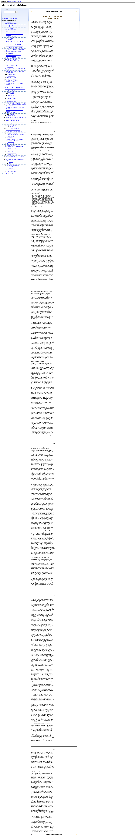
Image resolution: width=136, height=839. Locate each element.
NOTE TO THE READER (10, 31)
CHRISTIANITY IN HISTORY (13, 119)
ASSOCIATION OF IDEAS (11, 65)
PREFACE (9, 26)
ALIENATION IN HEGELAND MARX (13, 43)
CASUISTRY (11, 93)
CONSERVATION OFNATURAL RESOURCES (14, 134)
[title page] (9, 22)
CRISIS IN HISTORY (11, 153)
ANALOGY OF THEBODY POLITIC (13, 51)
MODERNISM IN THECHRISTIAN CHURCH (15, 122)
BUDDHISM (11, 92)
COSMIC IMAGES (10, 143)
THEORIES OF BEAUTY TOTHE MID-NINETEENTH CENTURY (14, 81)
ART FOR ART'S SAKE (11, 64)
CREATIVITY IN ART (11, 151)
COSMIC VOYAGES (11, 145)
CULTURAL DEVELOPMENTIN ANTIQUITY (15, 156)
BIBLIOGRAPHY (11, 157)
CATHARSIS (11, 95)
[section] (11, 25)
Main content (10, 1)
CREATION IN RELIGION (12, 150)
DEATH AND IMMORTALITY (13, 165)
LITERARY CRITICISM (12, 154)
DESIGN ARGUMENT (11, 171)
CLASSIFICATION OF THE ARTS (13, 130)
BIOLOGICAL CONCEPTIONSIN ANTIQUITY (14, 87)
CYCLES (11, 162)
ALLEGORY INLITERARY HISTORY (13, 44)
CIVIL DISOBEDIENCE (11, 125)
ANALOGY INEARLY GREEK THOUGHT (14, 47)
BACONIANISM (11, 76)
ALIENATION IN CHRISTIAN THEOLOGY (15, 41)
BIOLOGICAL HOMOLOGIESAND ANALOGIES (15, 89)
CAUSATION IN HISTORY (12, 98)
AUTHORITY (10, 72)
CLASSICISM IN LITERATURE (13, 128)
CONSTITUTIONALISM (11, 137)
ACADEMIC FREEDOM (11, 36)
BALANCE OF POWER (11, 77)
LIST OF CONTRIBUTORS (10, 29)
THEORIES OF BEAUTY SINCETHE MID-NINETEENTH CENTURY (14, 84)
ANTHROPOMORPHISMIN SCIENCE (14, 57)
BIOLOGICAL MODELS (11, 90)
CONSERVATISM (10, 136)
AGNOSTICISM (11, 38)
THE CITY (11, 123)
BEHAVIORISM (11, 86)
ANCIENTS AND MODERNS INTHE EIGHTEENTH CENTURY (13, 56)
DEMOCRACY (10, 168)
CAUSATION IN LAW (11, 101)
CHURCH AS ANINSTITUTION (12, 120)
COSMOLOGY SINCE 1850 (11, 148)
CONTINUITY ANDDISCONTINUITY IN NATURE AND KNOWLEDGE (14, 140)
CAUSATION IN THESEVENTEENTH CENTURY (16, 103)
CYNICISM (11, 163)
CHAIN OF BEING (11, 112)
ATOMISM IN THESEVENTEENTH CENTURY (14, 71)
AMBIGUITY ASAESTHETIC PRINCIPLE (14, 46)
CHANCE (12, 114)
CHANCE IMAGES (11, 115)
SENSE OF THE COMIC (12, 133)
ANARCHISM (10, 53)
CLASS (11, 126)
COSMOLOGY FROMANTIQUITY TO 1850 (14, 146)
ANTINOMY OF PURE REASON (13, 59)
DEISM (11, 166)
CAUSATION (11, 97)
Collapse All (5, 173)
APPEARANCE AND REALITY (12, 60)
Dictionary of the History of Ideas (9, 18)
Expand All (10, 173)
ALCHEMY (10, 39)
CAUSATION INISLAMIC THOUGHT (14, 100)
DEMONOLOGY (11, 169)
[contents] (11, 28)
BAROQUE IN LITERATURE (12, 79)
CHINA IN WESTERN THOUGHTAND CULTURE (16, 117)
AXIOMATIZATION (12, 74)
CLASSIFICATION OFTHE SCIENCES (14, 131)
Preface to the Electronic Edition (11, 23)
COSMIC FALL (11, 142)
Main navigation (17, 1)
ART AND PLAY (11, 62)
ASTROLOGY (10, 67)
